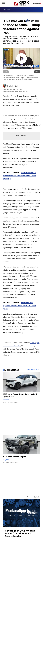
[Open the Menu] (4, 3)
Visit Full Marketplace (33, 370)
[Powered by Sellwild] (37, 497)
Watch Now (36, 3)
